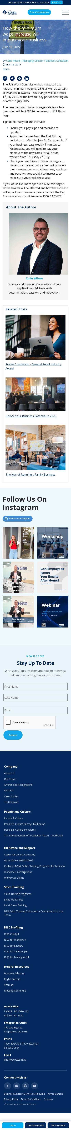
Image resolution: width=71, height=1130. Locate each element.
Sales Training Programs (17, 894)
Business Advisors (14, 973)
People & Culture (13, 818)
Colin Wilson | (37, 60)
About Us (9, 773)
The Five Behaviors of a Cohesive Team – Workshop (33, 835)
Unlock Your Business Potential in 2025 (31, 416)
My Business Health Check (19, 860)
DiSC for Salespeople (16, 951)
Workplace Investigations (18, 872)
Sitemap (8, 985)
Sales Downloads (35, 1125)
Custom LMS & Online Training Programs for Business (34, 866)
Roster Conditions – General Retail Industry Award (33, 366)
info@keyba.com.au (15, 1059)
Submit (13, 735)
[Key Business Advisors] (9, 12)
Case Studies (11, 796)
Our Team (10, 779)
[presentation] (29, 722)
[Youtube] (34, 1085)
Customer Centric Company (19, 854)
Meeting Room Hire (15, 990)
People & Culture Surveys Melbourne (24, 824)
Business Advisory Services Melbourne (24, 1093)
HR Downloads (58, 1125)
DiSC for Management (16, 957)
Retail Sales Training (15, 905)
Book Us (56, 2)
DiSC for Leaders (13, 945)
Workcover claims (14, 877)
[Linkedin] (16, 1085)
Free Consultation (39, 12)
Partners (9, 790)
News (6, 69)
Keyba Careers (12, 979)
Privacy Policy (11, 1099)
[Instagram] (25, 1085)
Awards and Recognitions (18, 784)
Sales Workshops (13, 899)
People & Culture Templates (20, 829)
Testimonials (11, 802)
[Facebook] (7, 1085)
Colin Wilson (34, 278)
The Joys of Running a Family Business (30, 474)
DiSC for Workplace (15, 939)
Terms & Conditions (31, 1099)
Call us (13, 1125)
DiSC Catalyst (11, 934)
